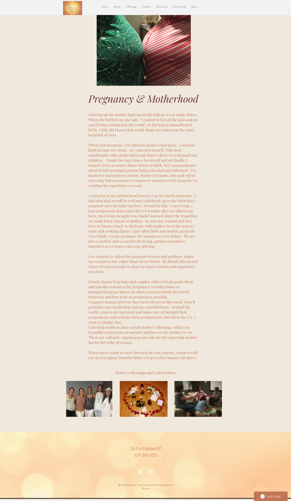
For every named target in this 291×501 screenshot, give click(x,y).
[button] (161, 6)
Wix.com (146, 488)
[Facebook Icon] (140, 472)
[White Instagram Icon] (151, 472)
